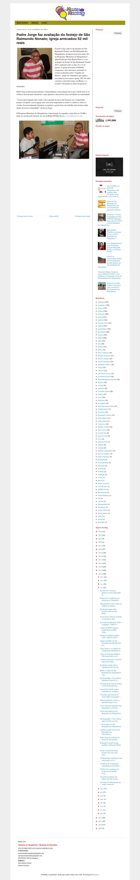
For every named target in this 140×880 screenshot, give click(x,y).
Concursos (101, 424)
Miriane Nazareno (104, 355)
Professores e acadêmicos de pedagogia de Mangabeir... (110, 599)
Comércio (101, 412)
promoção (101, 522)
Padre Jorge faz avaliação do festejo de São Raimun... (110, 738)
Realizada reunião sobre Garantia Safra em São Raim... (108, 611)
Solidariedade (102, 409)
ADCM (100, 468)
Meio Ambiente (103, 352)
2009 (100, 828)
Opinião (100, 445)
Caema (100, 385)
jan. (101, 813)
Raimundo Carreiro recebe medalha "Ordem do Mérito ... (110, 745)
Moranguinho (102, 504)
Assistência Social (104, 376)
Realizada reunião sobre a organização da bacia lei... (110, 666)
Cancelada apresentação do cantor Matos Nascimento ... (110, 695)
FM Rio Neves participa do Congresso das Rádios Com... (109, 771)
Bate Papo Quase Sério (106, 406)
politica (100, 311)
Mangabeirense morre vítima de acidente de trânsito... (111, 605)
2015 (100, 567)
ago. (102, 788)
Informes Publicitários (105, 451)
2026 (100, 531)
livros (100, 439)
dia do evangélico (104, 454)
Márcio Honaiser (103, 456)
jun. (101, 796)
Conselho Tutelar (104, 391)
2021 (100, 545)
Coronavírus (102, 433)
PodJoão (101, 471)
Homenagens (102, 492)
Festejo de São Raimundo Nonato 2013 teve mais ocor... (109, 752)
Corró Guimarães (104, 361)
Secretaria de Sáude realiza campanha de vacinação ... (110, 690)
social (100, 397)
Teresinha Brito (103, 462)
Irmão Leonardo (103, 358)
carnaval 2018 (103, 442)
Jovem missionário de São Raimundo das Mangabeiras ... (110, 713)
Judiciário (101, 400)
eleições (100, 382)
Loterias (100, 501)
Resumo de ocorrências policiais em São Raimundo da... (110, 592)
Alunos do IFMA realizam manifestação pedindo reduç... (109, 630)
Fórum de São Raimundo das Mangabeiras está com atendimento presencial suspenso (114, 205)
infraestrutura (102, 418)
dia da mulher (102, 513)
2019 (100, 553)
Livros (44, 23)
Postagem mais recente (25, 216)
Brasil (100, 480)
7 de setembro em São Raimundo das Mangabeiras (110, 725)
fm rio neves (102, 430)
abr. (101, 803)
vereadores (101, 305)
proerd (100, 519)
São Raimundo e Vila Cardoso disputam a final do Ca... (110, 679)
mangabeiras (102, 329)
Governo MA (102, 323)
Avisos (100, 477)
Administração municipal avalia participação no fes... (111, 759)
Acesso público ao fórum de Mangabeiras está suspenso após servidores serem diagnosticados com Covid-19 (109, 191)
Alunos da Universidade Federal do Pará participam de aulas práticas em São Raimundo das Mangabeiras (110, 261)
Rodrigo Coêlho (103, 427)
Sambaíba (101, 459)
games (100, 516)
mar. (102, 806)
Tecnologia (102, 507)
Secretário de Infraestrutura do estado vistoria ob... (110, 783)
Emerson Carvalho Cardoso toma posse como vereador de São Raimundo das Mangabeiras (114, 287)
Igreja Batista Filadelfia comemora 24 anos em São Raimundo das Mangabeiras (114, 234)
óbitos (100, 349)
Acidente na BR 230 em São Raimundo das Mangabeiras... (110, 732)
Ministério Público (104, 364)
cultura (100, 326)
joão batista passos (104, 373)
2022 (100, 542)
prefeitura (101, 302)
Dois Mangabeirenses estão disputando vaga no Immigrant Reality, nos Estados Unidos (114, 247)
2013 (100, 574)
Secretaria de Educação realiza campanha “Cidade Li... (110, 623)
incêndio (101, 448)
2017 (100, 560)
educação (101, 314)
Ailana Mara (102, 421)
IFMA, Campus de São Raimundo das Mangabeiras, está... (110, 672)
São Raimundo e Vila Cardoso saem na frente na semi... (110, 720)
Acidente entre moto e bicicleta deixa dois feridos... (110, 660)
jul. (101, 792)
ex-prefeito (101, 403)
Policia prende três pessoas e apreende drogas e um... (110, 701)
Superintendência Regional (107, 379)
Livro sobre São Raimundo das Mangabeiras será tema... (111, 707)
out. (101, 584)
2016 (100, 563)
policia (100, 317)
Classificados (102, 486)
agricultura (101, 332)
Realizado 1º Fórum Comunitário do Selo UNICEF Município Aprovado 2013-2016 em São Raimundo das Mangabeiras (110, 219)
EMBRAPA (102, 489)
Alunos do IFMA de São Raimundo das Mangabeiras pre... (110, 643)
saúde (100, 341)
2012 (100, 817)
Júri (99, 498)
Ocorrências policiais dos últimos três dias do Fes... (109, 778)
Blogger (96, 874)
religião (100, 394)
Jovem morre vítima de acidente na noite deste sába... (111, 618)
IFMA (100, 338)
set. (101, 587)
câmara (100, 308)
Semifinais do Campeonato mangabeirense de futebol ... (110, 764)
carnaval (101, 370)
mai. (102, 799)
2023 (100, 538)
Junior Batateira (103, 495)
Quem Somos (22, 23)
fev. (101, 810)
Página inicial (54, 216)
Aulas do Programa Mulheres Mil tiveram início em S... (110, 655)
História (35, 23)
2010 (100, 824)
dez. (102, 577)
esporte (100, 335)
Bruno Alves (102, 483)
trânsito (100, 346)
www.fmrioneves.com (74, 115)
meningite (101, 474)
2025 (100, 535)
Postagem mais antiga (82, 216)
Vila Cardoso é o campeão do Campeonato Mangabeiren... (110, 649)
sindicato (101, 388)
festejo (100, 367)
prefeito (100, 320)
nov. (102, 580)
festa (99, 344)
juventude (101, 465)
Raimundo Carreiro (104, 415)
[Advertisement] (54, 196)
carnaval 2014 (103, 436)
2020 (100, 549)
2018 (100, 556)
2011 (100, 821)
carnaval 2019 (103, 510)
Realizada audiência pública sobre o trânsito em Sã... (109, 636)
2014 (100, 570)
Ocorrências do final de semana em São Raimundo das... (111, 684)
